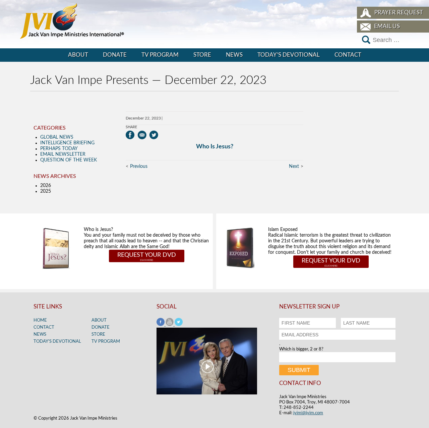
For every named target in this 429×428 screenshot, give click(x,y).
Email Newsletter (62, 154)
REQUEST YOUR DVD (146, 255)
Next (294, 166)
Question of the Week (68, 160)
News (234, 55)
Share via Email (141, 135)
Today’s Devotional (288, 55)
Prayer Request (398, 12)
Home (40, 320)
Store (202, 55)
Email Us (387, 26)
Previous (138, 166)
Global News (56, 137)
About (78, 55)
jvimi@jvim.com (308, 413)
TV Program (160, 55)
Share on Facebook (130, 135)
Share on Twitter (153, 135)
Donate (115, 55)
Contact (347, 55)
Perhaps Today (59, 148)
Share (131, 127)
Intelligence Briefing (67, 143)
